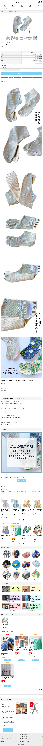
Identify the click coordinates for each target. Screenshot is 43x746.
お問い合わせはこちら (8, 729)
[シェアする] (2, 50)
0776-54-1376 (7, 711)
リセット (40, 614)
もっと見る (39, 689)
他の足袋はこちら (21, 480)
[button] (1, 2)
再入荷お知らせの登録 (38, 56)
